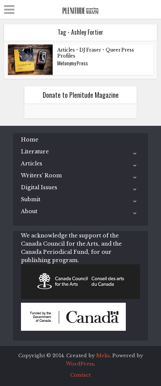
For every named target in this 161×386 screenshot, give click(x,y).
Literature (35, 151)
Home (29, 139)
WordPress (80, 364)
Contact (80, 375)
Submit (30, 199)
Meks (103, 355)
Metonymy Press (72, 63)
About (29, 211)
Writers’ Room (41, 175)
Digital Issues (39, 187)
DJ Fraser (90, 50)
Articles (66, 50)
